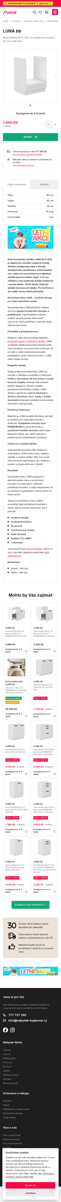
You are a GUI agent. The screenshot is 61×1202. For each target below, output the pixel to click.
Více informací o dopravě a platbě (27, 154)
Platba (6, 1105)
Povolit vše (30, 1185)
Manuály (44, 184)
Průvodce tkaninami (12, 1143)
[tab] (30, 105)
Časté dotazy (9, 1117)
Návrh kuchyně (10, 1083)
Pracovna (7, 1062)
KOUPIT (28, 137)
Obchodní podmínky (13, 1113)
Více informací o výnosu (23, 165)
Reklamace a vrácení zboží (16, 1109)
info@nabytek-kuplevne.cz (27, 1020)
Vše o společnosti (12, 1135)
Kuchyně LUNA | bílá (33, 21)
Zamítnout (31, 1193)
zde (39, 1173)
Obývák (7, 1050)
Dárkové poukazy (12, 1139)
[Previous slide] (5, 76)
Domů (5, 21)
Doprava (7, 1101)
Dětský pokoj (9, 1058)
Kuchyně (16, 21)
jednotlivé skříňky (36, 341)
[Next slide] (55, 76)
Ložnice (7, 1054)
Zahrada (7, 1079)
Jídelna (6, 1070)
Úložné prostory (11, 1075)
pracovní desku (34, 548)
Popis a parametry (17, 184)
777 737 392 (17, 1015)
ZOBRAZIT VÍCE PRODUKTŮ (29, 904)
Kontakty (7, 1147)
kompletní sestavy (17, 341)
